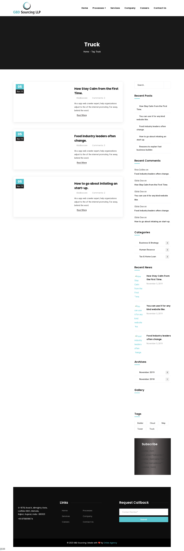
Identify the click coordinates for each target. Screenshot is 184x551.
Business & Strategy (153, 243)
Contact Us (88, 522)
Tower (140, 429)
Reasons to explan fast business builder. (149, 148)
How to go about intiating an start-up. (95, 186)
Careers (65, 522)
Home (86, 51)
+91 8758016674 (25, 518)
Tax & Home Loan (153, 256)
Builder (140, 423)
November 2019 (153, 372)
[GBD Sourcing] (27, 8)
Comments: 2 (98, 98)
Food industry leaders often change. (95, 138)
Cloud (152, 423)
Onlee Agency (110, 542)
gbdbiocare (81, 98)
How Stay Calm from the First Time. (96, 91)
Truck (152, 429)
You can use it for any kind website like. (151, 118)
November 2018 (153, 379)
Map (163, 423)
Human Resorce (153, 249)
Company (87, 516)
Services (66, 516)
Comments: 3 (98, 145)
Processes (87, 510)
